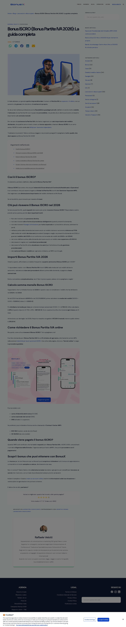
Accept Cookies (103, 619)
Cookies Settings (90, 619)
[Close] (123, 619)
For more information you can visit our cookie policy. (32, 625)
